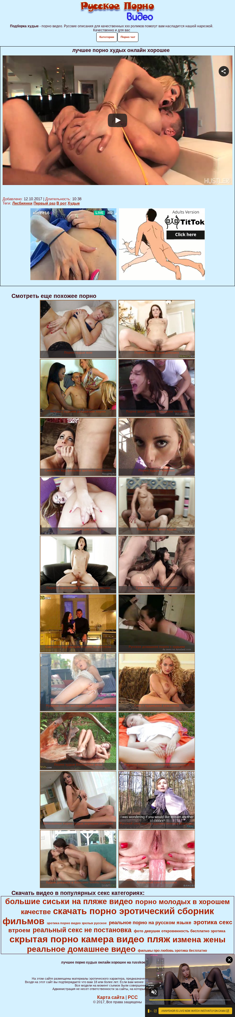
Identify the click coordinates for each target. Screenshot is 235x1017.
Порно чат (128, 36)
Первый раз (44, 203)
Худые (74, 203)
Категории (106, 36)
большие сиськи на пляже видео (69, 901)
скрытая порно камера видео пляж (89, 939)
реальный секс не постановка (82, 930)
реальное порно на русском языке (150, 922)
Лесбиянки (22, 203)
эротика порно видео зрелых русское (77, 923)
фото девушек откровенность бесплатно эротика (179, 931)
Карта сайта (110, 997)
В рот (61, 203)
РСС (133, 997)
